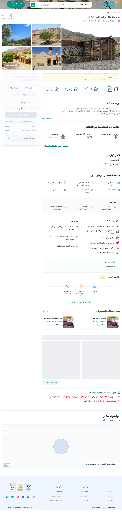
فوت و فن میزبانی (57, 496)
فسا (108, 12)
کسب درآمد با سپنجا (56, 501)
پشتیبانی (84, 501)
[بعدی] (43, 311)
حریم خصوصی (96, 507)
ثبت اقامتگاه (58, 492)
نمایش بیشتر (46, 118)
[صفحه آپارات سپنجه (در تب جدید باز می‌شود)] (28, 496)
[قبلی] (47, 311)
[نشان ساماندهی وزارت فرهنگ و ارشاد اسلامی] (20, 487)
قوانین (105, 507)
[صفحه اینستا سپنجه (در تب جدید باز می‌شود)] (33, 496)
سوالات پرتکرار (83, 492)
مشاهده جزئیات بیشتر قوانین (81, 302)
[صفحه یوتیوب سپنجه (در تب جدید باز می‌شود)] (17, 496)
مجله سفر (110, 501)
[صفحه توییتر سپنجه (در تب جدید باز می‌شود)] (12, 496)
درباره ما (111, 492)
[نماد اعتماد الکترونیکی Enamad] (28, 487)
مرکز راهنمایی (83, 496)
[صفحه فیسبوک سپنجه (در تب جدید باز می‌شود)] (23, 496)
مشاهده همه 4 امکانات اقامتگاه (55, 146)
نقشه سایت (111, 507)
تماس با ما (110, 496)
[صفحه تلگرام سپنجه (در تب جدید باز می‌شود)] (7, 496)
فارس (113, 12)
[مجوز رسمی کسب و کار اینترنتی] (12, 487)
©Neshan (7, 466)
